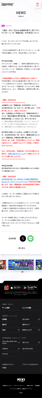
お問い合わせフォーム (16, 153)
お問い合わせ (30, 385)
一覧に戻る (21, 248)
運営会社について (7, 385)
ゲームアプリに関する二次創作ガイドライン (21, 389)
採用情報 (37, 385)
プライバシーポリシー (19, 385)
